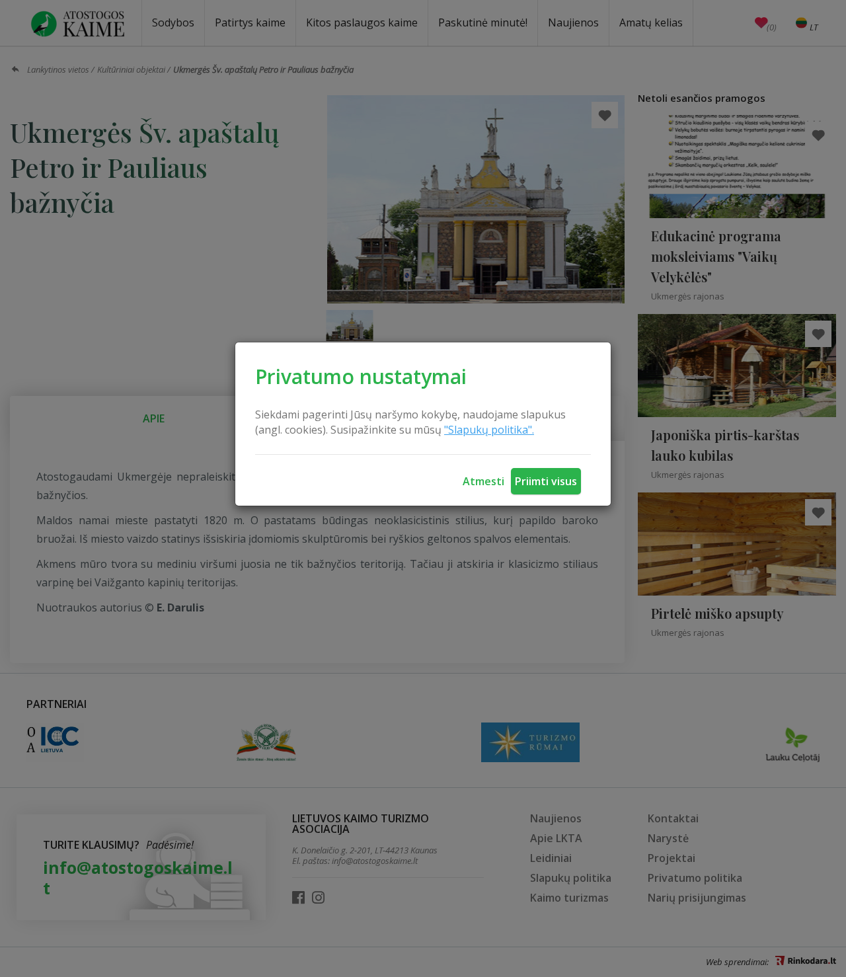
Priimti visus (546, 481)
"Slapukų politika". (489, 429)
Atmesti (483, 481)
